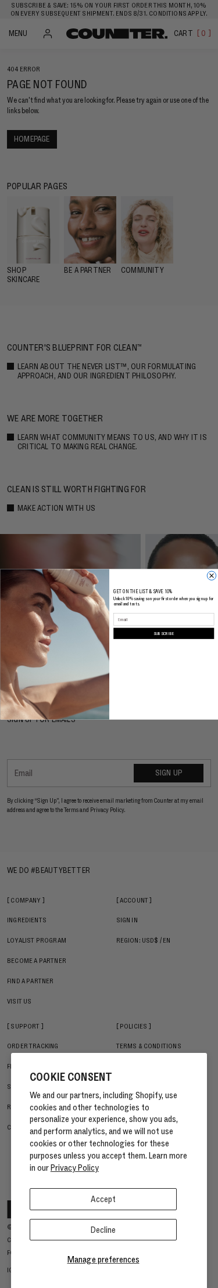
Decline (103, 1229)
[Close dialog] (211, 575)
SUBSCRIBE (163, 633)
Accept (103, 1198)
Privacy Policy (75, 1167)
